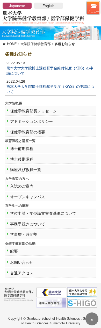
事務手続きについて (27, 223)
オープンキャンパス (27, 196)
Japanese (17, 5)
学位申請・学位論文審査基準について (43, 213)
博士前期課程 (21, 148)
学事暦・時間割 (23, 234)
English (48, 5)
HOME (12, 43)
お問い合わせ (21, 262)
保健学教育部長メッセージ (33, 110)
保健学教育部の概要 (27, 131)
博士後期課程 (21, 159)
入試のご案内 (21, 186)
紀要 (14, 251)
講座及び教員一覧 (25, 169)
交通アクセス (21, 272)
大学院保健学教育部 (35, 43)
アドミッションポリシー (31, 121)
